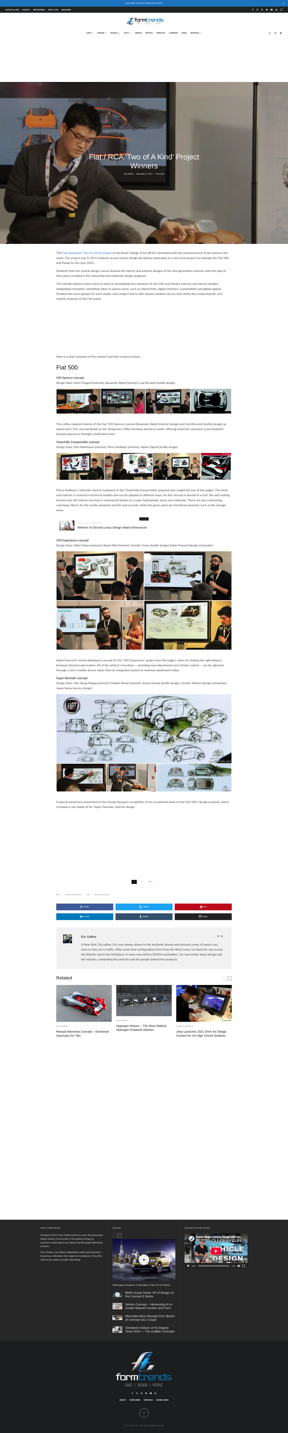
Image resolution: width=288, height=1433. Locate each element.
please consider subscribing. (67, 1260)
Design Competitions (93, 523)
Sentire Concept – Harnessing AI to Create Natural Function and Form (148, 1306)
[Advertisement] (144, 59)
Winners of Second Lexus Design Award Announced (112, 527)
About (123, 1400)
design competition (73, 894)
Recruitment (39, 10)
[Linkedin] (276, 9)
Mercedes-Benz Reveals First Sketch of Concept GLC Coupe (150, 1317)
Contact (26, 10)
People (114, 33)
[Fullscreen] (243, 1265)
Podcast (160, 33)
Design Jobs (162, 1400)
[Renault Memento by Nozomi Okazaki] (84, 1003)
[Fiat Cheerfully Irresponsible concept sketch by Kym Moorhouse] (216, 466)
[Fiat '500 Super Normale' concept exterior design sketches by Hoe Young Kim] (144, 728)
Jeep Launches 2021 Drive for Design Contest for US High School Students (201, 1033)
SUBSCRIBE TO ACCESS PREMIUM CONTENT (144, 3)
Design (101, 33)
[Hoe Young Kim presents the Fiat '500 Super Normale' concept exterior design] (81, 777)
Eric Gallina (129, 174)
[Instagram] (262, 9)
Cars (88, 33)
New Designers (62, 1026)
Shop (184, 33)
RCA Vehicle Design (102, 894)
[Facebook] (253, 9)
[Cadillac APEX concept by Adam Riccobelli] (117, 1329)
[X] (257, 9)
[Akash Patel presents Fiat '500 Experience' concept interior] (100, 575)
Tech (126, 33)
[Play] (188, 1265)
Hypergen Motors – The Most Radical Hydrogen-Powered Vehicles (141, 1028)
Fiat (88, 894)
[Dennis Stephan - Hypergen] (144, 1000)
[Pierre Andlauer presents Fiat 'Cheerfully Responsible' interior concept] (80, 466)
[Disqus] (144, 1086)
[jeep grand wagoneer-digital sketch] (204, 1003)
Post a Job (53, 10)
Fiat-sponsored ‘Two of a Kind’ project (87, 253)
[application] (216, 1251)
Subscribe (66, 10)
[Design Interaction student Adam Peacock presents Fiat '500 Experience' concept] (188, 575)
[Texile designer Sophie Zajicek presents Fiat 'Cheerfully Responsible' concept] (128, 466)
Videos (138, 33)
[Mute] (238, 1265)
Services (194, 33)
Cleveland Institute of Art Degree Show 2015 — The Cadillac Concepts (150, 1329)
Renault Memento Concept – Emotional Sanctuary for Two (82, 1033)
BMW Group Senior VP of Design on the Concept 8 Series (149, 1294)
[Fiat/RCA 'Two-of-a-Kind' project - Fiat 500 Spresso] (210, 400)
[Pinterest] (266, 9)
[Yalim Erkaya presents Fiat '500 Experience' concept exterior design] (188, 625)
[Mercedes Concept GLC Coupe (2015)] (117, 1318)
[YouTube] (271, 9)
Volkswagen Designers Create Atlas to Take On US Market (141, 1285)
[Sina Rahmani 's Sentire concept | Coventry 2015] (117, 1306)
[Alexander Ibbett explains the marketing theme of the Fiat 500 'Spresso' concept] (78, 400)
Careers (173, 33)
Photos (149, 33)
